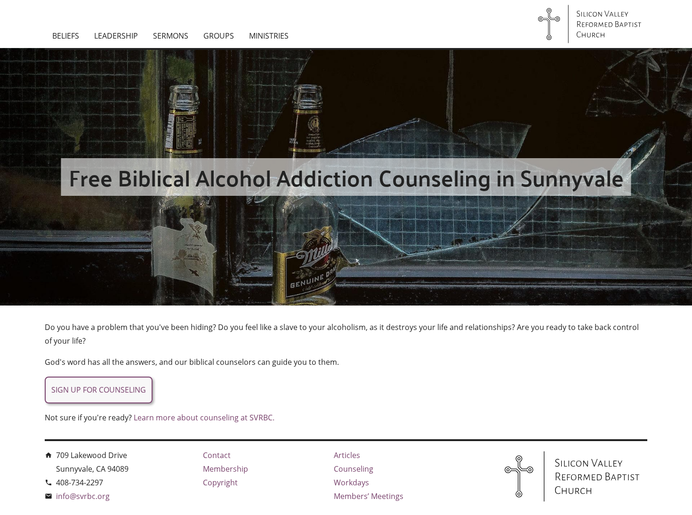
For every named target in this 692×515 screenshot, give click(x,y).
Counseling (353, 469)
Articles (347, 455)
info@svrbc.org (83, 496)
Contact (217, 455)
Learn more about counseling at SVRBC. (204, 417)
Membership (225, 469)
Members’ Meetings (368, 496)
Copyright (220, 482)
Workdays (351, 482)
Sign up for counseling (98, 390)
